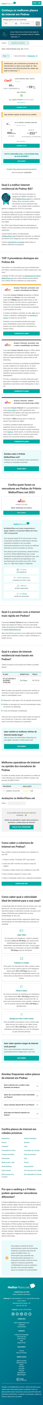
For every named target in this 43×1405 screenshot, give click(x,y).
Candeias (5, 1146)
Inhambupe (6, 1158)
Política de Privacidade (21, 1334)
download (33, 315)
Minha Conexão (21, 1360)
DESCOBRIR (22, 161)
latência (10, 432)
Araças (4, 1142)
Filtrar (5, 56)
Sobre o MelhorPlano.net (21, 1322)
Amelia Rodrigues (30, 1138)
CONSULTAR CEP (21, 884)
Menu (35, 3)
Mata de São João (8, 1162)
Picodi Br (21, 1366)
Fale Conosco (21, 1338)
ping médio (12, 410)
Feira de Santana (30, 1154)
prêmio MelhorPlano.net (12, 630)
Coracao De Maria (8, 1154)
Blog (21, 1340)
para (29, 56)
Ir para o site (21, 146)
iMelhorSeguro (21, 1374)
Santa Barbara (7, 1166)
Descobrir (21, 1058)
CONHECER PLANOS (21, 334)
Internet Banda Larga (13, 49)
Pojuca (26, 1162)
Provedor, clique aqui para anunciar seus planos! (21, 169)
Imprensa (21, 1324)
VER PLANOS (21, 513)
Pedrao (26, 49)
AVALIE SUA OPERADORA (21, 827)
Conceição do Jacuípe (32, 1150)
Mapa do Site (22, 1342)
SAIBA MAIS (21, 469)
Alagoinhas (6, 1138)
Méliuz (22, 1364)
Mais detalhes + (21, 102)
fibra (33, 313)
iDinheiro (21, 1370)
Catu (25, 1146)
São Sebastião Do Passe (32, 1174)
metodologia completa (16, 242)
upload (5, 318)
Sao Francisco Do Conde (32, 1170)
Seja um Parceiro (21, 1352)
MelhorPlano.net (23, 199)
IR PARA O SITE (21, 107)
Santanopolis (28, 1166)
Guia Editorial (21, 1326)
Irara (25, 1158)
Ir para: (4, 43)
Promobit (21, 1368)
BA (22, 49)
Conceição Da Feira (8, 1150)
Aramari (27, 1142)
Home (3, 49)
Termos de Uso (21, 1336)
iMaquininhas (21, 1372)
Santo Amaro (6, 1170)
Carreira (21, 1350)
